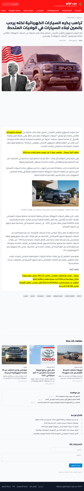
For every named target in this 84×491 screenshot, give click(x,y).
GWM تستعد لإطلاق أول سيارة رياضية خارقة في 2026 (62, 399)
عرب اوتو (79, 17)
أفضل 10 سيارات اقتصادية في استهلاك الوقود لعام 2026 (59, 427)
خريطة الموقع (6, 486)
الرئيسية (78, 10)
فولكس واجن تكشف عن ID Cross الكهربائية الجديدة (14, 371)
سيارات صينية (28, 10)
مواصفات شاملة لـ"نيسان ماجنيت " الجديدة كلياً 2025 (61, 423)
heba (80, 40)
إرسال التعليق (75, 465)
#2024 (79, 296)
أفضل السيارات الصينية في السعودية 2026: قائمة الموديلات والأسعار (56, 434)
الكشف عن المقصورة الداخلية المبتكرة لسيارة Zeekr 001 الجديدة (59, 402)
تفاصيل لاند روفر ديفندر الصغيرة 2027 (68, 396)
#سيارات (48, 296)
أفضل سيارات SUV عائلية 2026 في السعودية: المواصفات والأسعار (57, 430)
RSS (13, 486)
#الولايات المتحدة (69, 296)
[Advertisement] (42, 109)
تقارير (25, 367)
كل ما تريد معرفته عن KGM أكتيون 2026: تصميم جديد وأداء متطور (56, 420)
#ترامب (26, 296)
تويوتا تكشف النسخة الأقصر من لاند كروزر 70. (72, 371)
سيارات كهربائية (14, 10)
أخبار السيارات (67, 10)
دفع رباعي (40, 10)
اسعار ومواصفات (53, 10)
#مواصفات (40, 296)
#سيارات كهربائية (58, 296)
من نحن (40, 486)
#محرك (32, 296)
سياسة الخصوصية (22, 486)
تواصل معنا (33, 486)
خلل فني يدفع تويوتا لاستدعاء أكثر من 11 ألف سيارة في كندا (43, 372)
